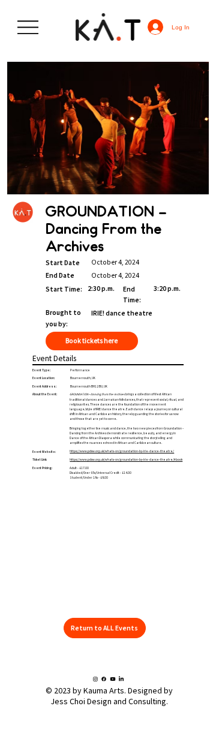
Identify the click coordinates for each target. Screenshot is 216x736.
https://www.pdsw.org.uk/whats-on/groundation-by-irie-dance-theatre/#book (126, 459)
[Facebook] (104, 679)
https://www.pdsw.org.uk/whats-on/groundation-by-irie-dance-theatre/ (122, 451)
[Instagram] (95, 679)
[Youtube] (113, 679)
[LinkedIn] (121, 679)
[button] (104, 628)
